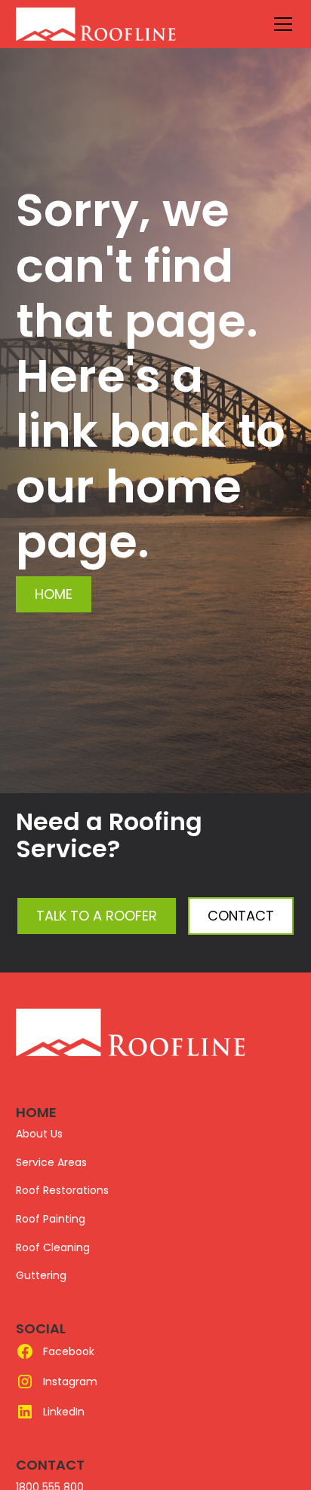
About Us (39, 1133)
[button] (280, 24)
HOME (36, 1112)
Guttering (41, 1275)
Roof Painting (50, 1218)
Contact (241, 915)
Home (53, 594)
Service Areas (51, 1162)
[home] (130, 24)
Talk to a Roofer (96, 915)
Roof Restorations (62, 1190)
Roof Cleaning (53, 1247)
